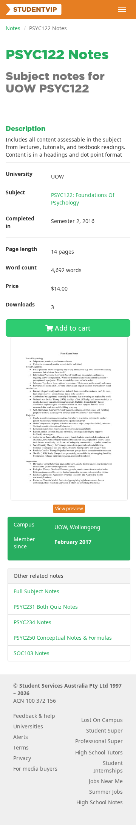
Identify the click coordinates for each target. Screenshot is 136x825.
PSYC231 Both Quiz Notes (46, 606)
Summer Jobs (106, 791)
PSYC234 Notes (32, 622)
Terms (21, 747)
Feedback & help (34, 715)
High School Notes (99, 802)
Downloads (20, 304)
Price (12, 285)
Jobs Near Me (106, 781)
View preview (69, 508)
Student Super (104, 730)
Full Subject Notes (36, 591)
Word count (21, 267)
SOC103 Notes (31, 653)
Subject (15, 192)
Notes (13, 28)
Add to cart (72, 327)
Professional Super (99, 741)
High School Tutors (99, 752)
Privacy (22, 758)
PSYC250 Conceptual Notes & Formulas (63, 637)
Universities (28, 726)
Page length (21, 248)
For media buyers (35, 768)
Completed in (20, 222)
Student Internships (108, 766)
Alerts (20, 736)
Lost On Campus (102, 719)
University (19, 173)
